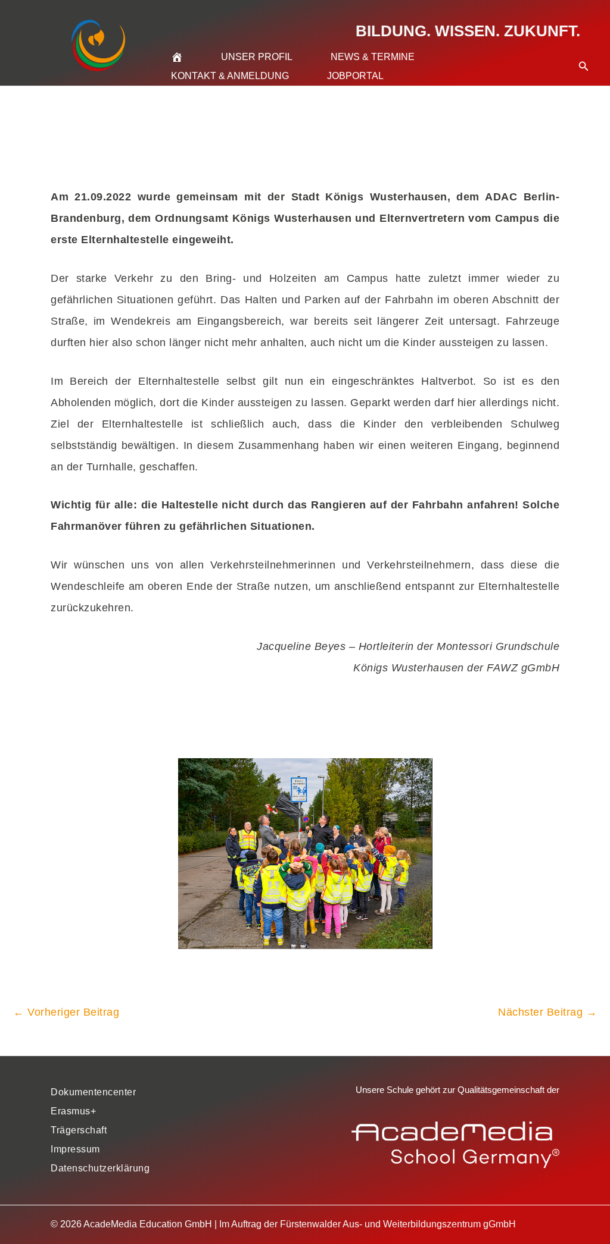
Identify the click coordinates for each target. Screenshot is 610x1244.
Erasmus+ (73, 1111)
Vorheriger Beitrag (66, 1012)
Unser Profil (256, 57)
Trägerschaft (79, 1130)
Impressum (75, 1149)
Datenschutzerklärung (100, 1168)
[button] (583, 51)
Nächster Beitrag (547, 1012)
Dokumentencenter (93, 1092)
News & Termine (373, 57)
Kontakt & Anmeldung (230, 76)
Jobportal (355, 76)
